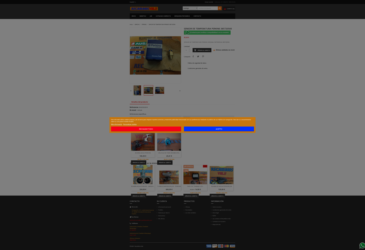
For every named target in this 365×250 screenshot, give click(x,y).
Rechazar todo (146, 129)
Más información (116, 124)
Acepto (219, 129)
